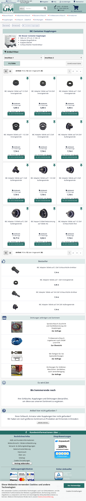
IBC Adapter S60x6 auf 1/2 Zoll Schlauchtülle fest (70, 222)
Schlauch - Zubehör (23, 20)
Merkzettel (79, 2)
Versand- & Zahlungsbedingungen (22, 446)
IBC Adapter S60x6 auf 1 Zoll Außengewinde (16, 179)
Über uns (22, 455)
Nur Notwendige (74, 485)
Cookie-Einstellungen (74, 491)
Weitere (49, 20)
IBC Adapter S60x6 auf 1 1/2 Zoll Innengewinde (16, 136)
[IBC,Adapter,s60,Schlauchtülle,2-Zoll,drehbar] (15, 270)
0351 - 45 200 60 (62, 6)
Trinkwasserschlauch (57, 15)
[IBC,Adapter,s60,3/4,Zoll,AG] (15, 307)
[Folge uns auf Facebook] (26, 432)
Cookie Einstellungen (22, 460)
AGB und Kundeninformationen (22, 440)
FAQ (54, 2)
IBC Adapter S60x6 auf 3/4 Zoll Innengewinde (43, 92)
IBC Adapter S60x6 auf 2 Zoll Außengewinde (70, 179)
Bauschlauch (8, 15)
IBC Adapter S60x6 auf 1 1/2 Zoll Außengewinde (43, 179)
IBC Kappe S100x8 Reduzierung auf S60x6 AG (43, 222)
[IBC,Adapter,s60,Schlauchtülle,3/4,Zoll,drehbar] (15, 294)
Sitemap (22, 458)
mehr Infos (43, 423)
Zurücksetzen (74, 63)
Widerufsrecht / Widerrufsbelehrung (22, 443)
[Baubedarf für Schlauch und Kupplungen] (11, 8)
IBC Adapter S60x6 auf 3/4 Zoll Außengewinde (70, 136)
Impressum (22, 452)
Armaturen (72, 15)
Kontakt (61, 10)
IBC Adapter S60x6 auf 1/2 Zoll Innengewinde (16, 92)
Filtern (12, 63)
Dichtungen (38, 20)
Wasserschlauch (39, 15)
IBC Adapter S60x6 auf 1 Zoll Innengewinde (70, 92)
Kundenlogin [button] (65, 2)
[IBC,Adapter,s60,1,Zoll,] (15, 282)
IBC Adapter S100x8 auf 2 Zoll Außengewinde (16, 222)
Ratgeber (45, 2)
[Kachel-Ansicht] (6, 71)
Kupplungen (8, 20)
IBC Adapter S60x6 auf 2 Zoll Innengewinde (43, 136)
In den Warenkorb (16, 114)
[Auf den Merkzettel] (27, 79)
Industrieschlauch (23, 15)
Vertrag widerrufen (22, 463)
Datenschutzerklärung (45, 497)
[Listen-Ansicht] (10, 71)
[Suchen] (45, 8)
